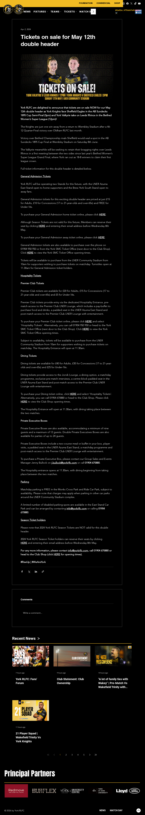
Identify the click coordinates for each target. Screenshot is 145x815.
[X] (131, 3)
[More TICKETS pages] (76, 11)
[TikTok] (135, 3)
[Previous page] (54, 754)
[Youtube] (139, 3)
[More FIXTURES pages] (47, 11)
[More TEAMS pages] (60, 11)
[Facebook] (127, 3)
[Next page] (89, 754)
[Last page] (95, 754)
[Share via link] (42, 571)
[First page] (48, 754)
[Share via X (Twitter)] (29, 571)
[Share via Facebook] (22, 571)
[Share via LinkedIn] (36, 571)
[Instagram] (123, 3)
